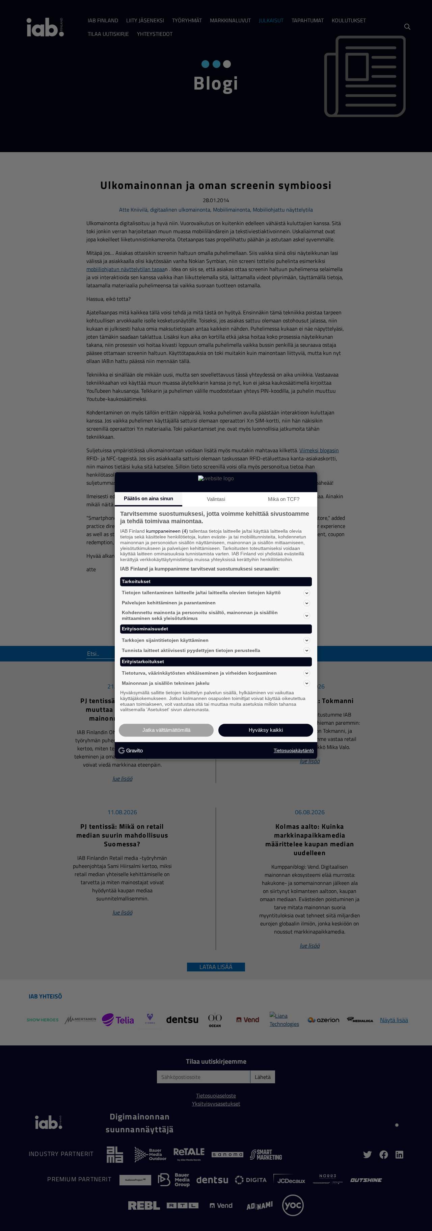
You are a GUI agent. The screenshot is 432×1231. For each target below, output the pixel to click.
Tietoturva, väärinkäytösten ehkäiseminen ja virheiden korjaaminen (199, 673)
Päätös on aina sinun (148, 498)
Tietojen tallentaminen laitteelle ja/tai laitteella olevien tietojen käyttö (201, 593)
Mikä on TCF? (283, 499)
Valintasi (216, 499)
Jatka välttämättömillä (166, 730)
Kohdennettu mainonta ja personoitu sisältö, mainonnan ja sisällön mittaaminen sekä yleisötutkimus (200, 615)
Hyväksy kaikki (266, 730)
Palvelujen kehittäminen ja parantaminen (169, 603)
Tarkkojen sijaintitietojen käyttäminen (165, 640)
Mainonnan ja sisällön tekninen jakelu (166, 683)
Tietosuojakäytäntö (294, 750)
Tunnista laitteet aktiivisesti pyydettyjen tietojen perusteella (191, 650)
